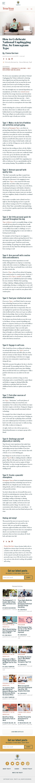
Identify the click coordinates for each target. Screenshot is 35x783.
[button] (9, 389)
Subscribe (9, 399)
